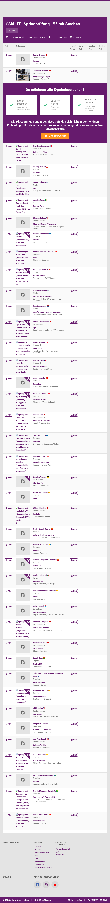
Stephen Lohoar (39, 218)
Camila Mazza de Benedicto (44, 791)
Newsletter (59, 855)
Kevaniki (36, 173)
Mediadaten (39, 849)
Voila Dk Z (37, 550)
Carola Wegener (40, 477)
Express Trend (38, 206)
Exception (37, 384)
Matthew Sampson (41, 622)
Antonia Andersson (41, 234)
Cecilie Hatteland (40, 456)
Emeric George (39, 342)
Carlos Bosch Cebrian (42, 529)
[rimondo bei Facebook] (37, 884)
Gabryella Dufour (40, 290)
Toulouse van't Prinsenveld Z (44, 797)
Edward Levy (38, 360)
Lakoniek (36, 441)
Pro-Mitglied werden (55, 135)
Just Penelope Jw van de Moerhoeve (47, 312)
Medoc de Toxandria (41, 628)
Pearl (35, 188)
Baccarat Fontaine (40, 761)
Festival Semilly (39, 276)
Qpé (34, 328)
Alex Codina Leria (40, 492)
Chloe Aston (38, 414)
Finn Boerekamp (40, 306)
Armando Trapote (40, 690)
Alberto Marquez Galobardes (45, 560)
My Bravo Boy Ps (39, 400)
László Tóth (38, 658)
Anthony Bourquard (41, 269)
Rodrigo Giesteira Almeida (44, 251)
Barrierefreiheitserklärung (44, 867)
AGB (36, 858)
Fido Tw (36, 781)
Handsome (37, 61)
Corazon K (37, 566)
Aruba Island (38, 581)
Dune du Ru (37, 348)
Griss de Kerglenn (40, 366)
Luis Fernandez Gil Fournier (44, 591)
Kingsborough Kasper (41, 77)
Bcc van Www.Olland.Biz (42, 296)
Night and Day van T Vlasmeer (44, 224)
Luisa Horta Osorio (41, 815)
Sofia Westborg (39, 435)
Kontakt (37, 847)
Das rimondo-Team (42, 852)
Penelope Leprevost (41, 146)
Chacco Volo (38, 649)
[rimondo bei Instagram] (46, 884)
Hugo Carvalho (39, 378)
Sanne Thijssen (39, 182)
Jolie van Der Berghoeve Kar (44, 535)
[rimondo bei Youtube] (55, 884)
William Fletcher (40, 508)
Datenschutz (39, 861)
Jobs (36, 855)
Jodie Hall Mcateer (41, 70)
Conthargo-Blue (39, 696)
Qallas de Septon (39, 612)
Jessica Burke (39, 200)
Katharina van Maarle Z (42, 462)
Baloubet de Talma (40, 152)
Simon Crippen (39, 55)
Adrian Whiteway (40, 642)
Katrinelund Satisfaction (42, 730)
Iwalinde (36, 514)
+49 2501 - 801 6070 (98, 900)
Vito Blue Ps (38, 483)
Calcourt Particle (39, 745)
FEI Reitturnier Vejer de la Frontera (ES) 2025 (27, 37)
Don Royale (37, 714)
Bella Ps (36, 240)
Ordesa (35, 597)
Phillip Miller (38, 708)
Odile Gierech (39, 606)
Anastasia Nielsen (40, 393)
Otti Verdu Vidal (39, 754)
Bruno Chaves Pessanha (43, 775)
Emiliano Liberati (40, 575)
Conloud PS (37, 664)
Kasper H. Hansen (40, 724)
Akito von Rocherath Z (41, 421)
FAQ (57, 852)
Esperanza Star (38, 821)
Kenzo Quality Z (39, 682)
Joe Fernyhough (40, 739)
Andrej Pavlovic (39, 167)
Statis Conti (37, 258)
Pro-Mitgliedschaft (62, 849)
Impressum (39, 864)
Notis (35, 499)
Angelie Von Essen (41, 544)
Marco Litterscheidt (41, 321)
